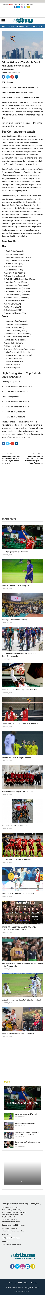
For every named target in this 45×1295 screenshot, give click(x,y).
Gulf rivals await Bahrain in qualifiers (16, 859)
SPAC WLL (27, 1291)
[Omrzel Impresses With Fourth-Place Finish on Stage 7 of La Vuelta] (22, 639)
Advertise (30, 4)
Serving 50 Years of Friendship (14, 620)
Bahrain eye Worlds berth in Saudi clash (18, 893)
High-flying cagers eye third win (15, 552)
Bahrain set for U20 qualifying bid (15, 586)
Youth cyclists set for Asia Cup (14, 825)
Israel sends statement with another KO (18, 1034)
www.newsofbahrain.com (28, 87)
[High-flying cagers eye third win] (22, 537)
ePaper (11, 4)
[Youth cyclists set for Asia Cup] (22, 811)
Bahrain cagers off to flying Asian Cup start (19, 690)
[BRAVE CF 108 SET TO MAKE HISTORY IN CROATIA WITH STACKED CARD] (22, 912)
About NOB (18, 1283)
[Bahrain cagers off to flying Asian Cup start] (22, 675)
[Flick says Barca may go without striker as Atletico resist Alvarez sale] (22, 949)
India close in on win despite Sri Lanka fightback (21, 1000)
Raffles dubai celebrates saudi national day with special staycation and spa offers (11, 459)
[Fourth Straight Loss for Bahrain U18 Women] (22, 709)
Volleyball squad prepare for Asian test (18, 792)
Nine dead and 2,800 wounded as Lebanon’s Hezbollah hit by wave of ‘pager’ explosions (34, 459)
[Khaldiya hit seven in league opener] (22, 743)
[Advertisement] (22, 488)
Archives (22, 4)
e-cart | (5, 4)
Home (16, 4)
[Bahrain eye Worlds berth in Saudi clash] (22, 879)
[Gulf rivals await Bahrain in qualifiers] (22, 845)
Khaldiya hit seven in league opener (16, 758)
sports (4, 72)
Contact (34, 1283)
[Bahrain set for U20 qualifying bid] (22, 571)
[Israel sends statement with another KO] (22, 1019)
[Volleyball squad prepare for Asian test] (22, 777)
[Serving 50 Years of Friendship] (22, 605)
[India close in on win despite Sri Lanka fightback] (22, 985)
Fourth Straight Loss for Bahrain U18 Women (20, 724)
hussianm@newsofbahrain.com (20, 92)
